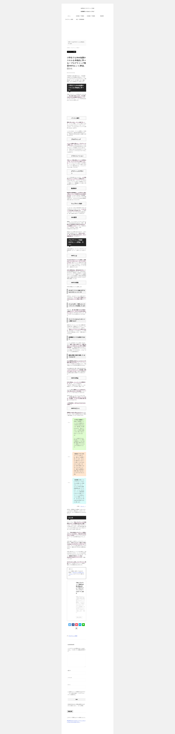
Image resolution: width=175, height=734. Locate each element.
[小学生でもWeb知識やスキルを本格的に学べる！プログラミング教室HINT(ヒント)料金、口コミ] (80, 624)
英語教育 (102, 16)
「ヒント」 (82, 506)
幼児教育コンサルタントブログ (87, 11)
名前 (69, 670)
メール (70, 677)
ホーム (69, 16)
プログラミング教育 (69, 19)
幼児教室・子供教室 (80, 16)
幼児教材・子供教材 (91, 16)
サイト (69, 684)
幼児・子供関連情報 (80, 19)
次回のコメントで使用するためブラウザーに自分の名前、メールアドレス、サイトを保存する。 (76, 693)
